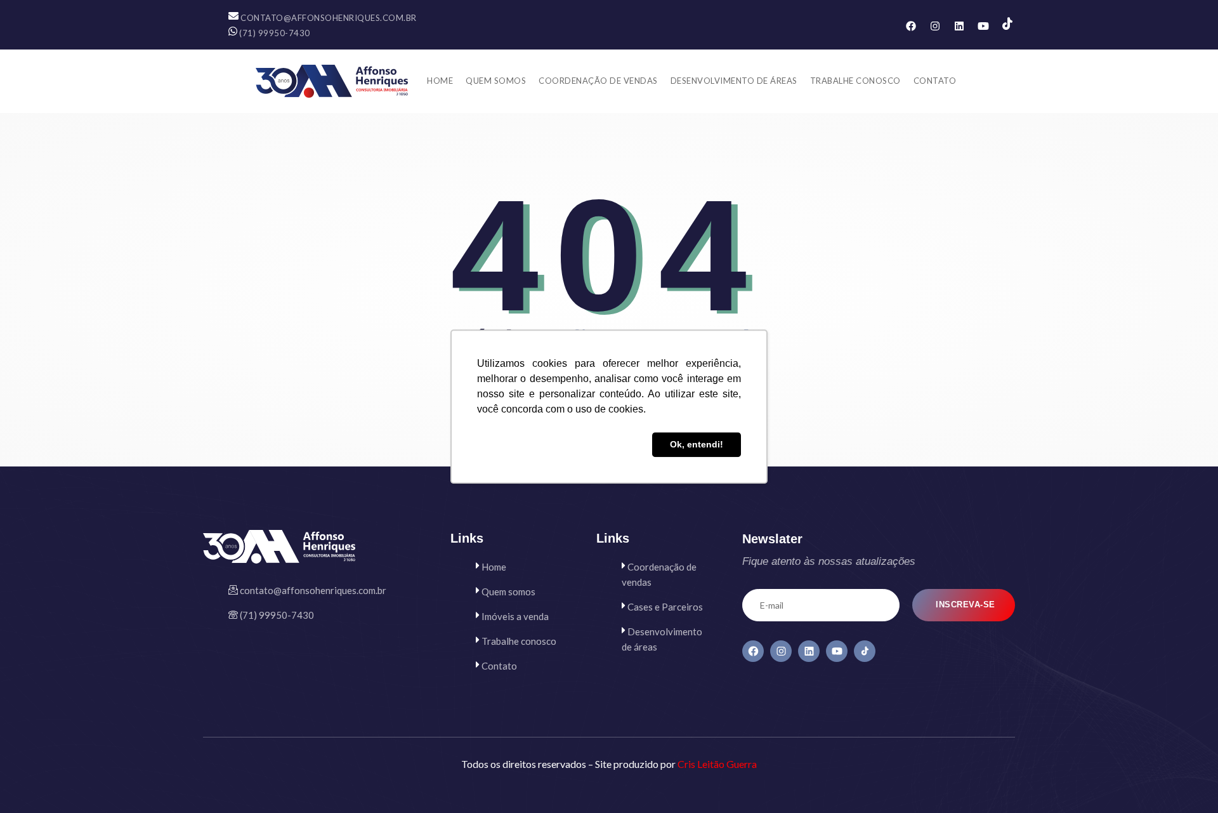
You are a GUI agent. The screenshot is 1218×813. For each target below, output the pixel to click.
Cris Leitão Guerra (717, 764)
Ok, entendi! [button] (696, 445)
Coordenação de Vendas (598, 81)
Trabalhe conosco (855, 81)
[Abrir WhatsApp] (1186, 781)
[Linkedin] (959, 26)
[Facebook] (911, 26)
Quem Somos (496, 81)
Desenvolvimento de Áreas (734, 81)
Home (440, 81)
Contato (935, 81)
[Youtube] (983, 26)
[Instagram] (935, 26)
